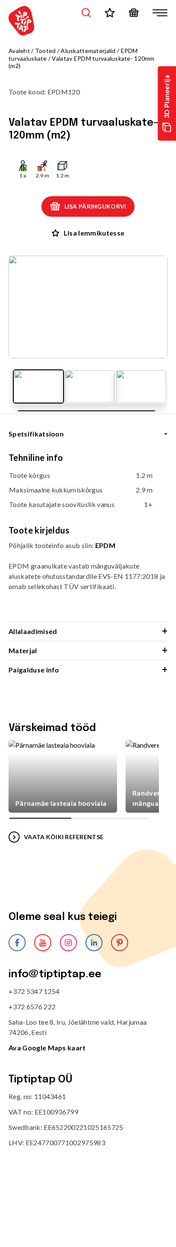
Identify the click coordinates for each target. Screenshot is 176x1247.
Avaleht (19, 50)
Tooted (45, 50)
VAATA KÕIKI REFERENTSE (63, 836)
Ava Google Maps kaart (47, 1048)
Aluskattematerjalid (88, 50)
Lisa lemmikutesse (94, 233)
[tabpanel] (88, 537)
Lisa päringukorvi (95, 206)
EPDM (105, 545)
